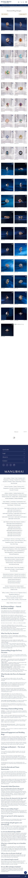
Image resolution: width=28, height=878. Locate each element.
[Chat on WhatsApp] (25, 876)
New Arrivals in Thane (6, 599)
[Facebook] (7, 465)
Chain (16, 478)
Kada (14, 481)
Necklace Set (21, 478)
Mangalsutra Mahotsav (14, 594)
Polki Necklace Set (21, 501)
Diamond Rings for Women (8, 540)
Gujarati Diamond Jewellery (20, 577)
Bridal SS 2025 (14, 589)
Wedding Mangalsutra (20, 547)
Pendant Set (17, 479)
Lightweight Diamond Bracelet (14, 535)
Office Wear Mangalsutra (20, 548)
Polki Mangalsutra (6, 503)
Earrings (11, 479)
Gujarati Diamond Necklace (14, 579)
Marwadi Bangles (14, 570)
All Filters (5, 14)
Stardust (7, 586)
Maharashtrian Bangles (10, 569)
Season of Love (14, 592)
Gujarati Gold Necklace (8, 575)
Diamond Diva (13, 586)
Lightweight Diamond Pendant (14, 532)
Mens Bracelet (14, 483)
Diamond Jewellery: (8, 486)
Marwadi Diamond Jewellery (14, 581)
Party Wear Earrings (19, 557)
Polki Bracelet (17, 505)
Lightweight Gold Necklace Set (14, 511)
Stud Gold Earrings (18, 562)
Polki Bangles (10, 505)
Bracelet (5, 481)
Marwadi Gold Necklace (7, 577)
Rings (13, 478)
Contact (19, 602)
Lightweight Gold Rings (8, 513)
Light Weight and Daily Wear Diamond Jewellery (14, 521)
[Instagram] (11, 465)
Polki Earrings (14, 503)
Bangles (23, 479)
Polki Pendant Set (22, 503)
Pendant (9, 481)
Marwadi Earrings (9, 560)
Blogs (8, 602)
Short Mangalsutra (9, 552)
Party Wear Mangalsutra (9, 550)
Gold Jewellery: (7, 478)
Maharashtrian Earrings (10, 559)
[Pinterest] (14, 465)
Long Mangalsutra (20, 550)
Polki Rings (13, 501)
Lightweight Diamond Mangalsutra (13, 523)
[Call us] (21, 2)
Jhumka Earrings (9, 562)
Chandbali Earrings (18, 560)
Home (2, 6)
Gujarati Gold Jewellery (20, 574)
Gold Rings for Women (9, 538)
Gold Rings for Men (19, 538)
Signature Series (22, 592)
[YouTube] (4, 465)
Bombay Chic (13, 587)
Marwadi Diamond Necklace (14, 582)
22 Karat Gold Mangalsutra (8, 548)
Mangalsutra (6, 479)
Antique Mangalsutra (13, 494)
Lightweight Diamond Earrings (14, 528)
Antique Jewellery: (9, 493)
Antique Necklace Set (18, 493)
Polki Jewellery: (6, 501)
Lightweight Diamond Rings (14, 527)
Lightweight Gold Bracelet (14, 518)
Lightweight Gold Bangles (20, 516)
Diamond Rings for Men (20, 540)
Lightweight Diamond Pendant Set (14, 530)
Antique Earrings (22, 494)
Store (15, 602)
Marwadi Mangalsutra (14, 554)
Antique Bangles (22, 496)
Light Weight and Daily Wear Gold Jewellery (14, 508)
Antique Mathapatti (18, 498)
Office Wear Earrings (9, 557)
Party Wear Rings (14, 544)
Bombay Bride (6, 587)
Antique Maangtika (9, 498)
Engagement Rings (9, 542)
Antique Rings (5, 494)
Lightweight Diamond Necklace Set (14, 525)
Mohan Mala (18, 481)
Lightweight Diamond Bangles (14, 533)
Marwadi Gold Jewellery (19, 575)
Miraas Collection (21, 587)
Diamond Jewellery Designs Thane (14, 597)
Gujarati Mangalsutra (18, 552)
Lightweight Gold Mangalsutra (14, 510)
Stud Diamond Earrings (14, 564)
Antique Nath (15, 496)
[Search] (23, 2)
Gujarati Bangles (19, 569)
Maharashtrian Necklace (8, 574)
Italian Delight (20, 586)
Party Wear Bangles (19, 567)
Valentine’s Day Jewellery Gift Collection (14, 596)
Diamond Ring (7, 6)
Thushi (23, 481)
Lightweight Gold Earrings (19, 513)
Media (11, 602)
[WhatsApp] (18, 2)
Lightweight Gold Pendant (7, 516)
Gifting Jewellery (5, 592)
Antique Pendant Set (6, 496)
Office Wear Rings (19, 542)
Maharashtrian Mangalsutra (9, 547)
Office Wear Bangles (9, 567)
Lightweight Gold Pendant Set (14, 515)
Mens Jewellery (15, 599)
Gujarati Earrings (19, 559)
